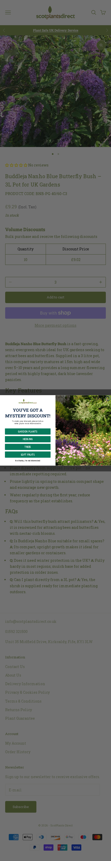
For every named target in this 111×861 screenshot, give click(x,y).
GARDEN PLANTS (27, 431)
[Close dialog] (108, 398)
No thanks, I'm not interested (27, 460)
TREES (28, 446)
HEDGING (28, 439)
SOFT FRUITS (28, 454)
